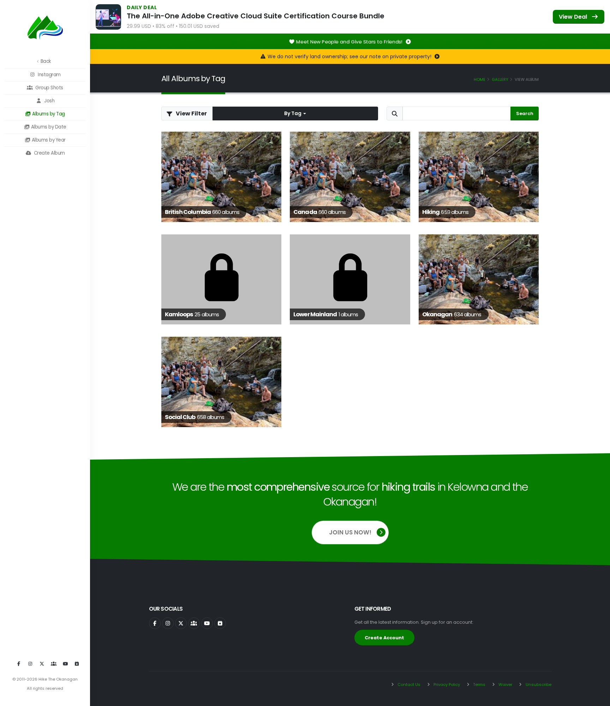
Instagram (49, 74)
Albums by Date (48, 127)
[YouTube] (65, 664)
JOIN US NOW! (350, 532)
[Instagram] (30, 664)
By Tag (293, 113)
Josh (49, 100)
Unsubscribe (538, 684)
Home (479, 79)
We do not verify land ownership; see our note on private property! (350, 56)
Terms (478, 684)
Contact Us (408, 684)
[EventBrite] (77, 664)
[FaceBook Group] (54, 664)
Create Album (48, 153)
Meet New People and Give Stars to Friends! (350, 41)
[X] (42, 664)
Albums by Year (48, 140)
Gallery (500, 79)
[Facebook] (19, 664)
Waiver (504, 684)
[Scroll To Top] (597, 698)
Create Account (384, 638)
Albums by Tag (48, 113)
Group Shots (48, 87)
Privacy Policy (446, 684)
